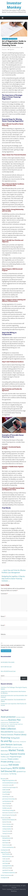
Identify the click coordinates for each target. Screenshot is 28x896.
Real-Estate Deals (4, 765)
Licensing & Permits (6, 865)
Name (3, 616)
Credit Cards (20, 724)
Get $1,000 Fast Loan (6, 666)
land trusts (17, 744)
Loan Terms (20, 747)
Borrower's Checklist (20, 717)
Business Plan (14, 720)
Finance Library (20, 734)
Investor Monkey (14, 5)
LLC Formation (15, 747)
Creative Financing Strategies (9, 787)
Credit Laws (4, 726)
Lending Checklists (6, 829)
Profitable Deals (17, 761)
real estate (13, 764)
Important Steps (16, 741)
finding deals (15, 738)
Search (2, 675)
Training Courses (6, 833)
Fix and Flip (5, 794)
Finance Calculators (19, 732)
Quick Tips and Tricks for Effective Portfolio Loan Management (14, 571)
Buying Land (5, 840)
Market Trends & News (6, 875)
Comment (4, 593)
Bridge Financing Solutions (8, 780)
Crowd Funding (5, 792)
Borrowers (5, 38)
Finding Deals (4, 836)
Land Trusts (5, 863)
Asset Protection (6, 854)
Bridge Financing (4, 720)
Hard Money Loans (6, 796)
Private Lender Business (7, 847)
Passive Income (17, 753)
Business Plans (5, 822)
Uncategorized (4, 877)
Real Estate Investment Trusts (9, 812)
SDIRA (22, 768)
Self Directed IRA (8, 771)
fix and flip (6, 741)
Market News (4, 750)
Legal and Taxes (4, 852)
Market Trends (16, 750)
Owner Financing (12, 38)
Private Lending (7, 761)
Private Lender (4, 759)
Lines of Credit (6, 747)
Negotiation (11, 49)
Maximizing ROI (5, 754)
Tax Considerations (5, 773)
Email (3, 625)
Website (3, 634)
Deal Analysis (11, 726)
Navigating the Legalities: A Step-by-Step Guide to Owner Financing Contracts (13, 578)
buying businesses (4, 722)
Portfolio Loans (5, 756)
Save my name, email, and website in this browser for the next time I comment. (13, 646)
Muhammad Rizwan (15, 47)
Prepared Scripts (15, 757)
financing (5, 737)
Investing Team (23, 741)
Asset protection (8, 716)
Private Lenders (13, 759)
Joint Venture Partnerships (8, 799)
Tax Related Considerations (8, 872)
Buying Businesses (6, 838)
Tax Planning (12, 773)
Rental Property (6, 768)
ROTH (15, 768)
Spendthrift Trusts (6, 870)
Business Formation (7, 856)
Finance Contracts (7, 735)
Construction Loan (14, 722)
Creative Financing (13, 724)
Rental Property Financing (8, 815)
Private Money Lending (7, 810)
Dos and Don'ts (7, 731)
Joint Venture (7, 744)
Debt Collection (8, 728)
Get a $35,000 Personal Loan (8, 671)
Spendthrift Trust (21, 771)
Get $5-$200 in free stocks (7, 662)
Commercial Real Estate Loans (9, 782)
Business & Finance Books (8, 819)
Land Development (6, 801)
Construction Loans (5, 724)
